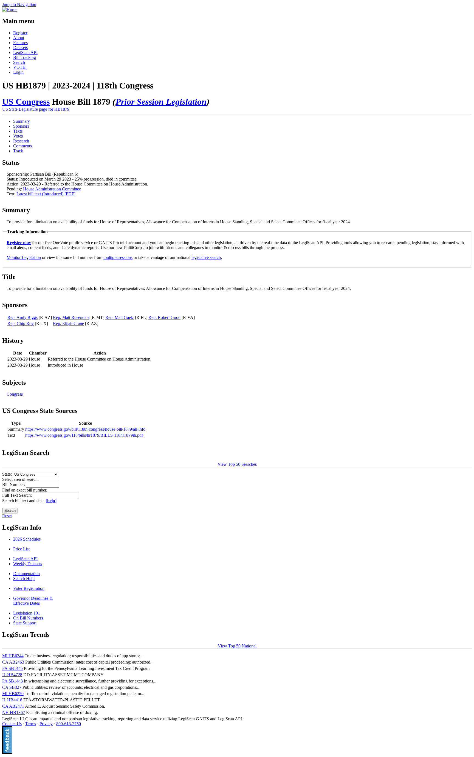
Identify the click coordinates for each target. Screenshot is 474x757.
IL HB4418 (12, 700)
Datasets (20, 47)
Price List (21, 549)
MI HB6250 (13, 693)
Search (19, 62)
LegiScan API (25, 52)
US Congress (26, 102)
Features (20, 42)
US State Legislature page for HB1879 (35, 109)
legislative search (206, 257)
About (18, 37)
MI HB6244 (13, 655)
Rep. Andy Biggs (22, 317)
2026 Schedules (27, 539)
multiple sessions (117, 257)
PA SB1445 (12, 668)
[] (51, 500)
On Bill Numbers (28, 618)
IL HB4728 (12, 674)
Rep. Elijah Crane (68, 323)
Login (18, 72)
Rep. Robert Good (164, 317)
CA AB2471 (13, 706)
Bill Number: (14, 484)
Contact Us (12, 723)
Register (20, 32)
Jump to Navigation (19, 4)
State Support (24, 623)
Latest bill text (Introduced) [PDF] (45, 194)
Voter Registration (28, 588)
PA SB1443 (12, 681)
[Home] (9, 9)
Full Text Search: (17, 495)
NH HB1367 (13, 712)
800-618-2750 (68, 723)
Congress (15, 394)
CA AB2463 (13, 662)
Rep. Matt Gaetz (119, 317)
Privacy (46, 723)
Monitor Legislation (24, 257)
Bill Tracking (24, 57)
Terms (30, 723)
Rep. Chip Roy (20, 323)
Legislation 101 (26, 613)
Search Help (24, 578)
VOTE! (20, 67)
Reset (7, 515)
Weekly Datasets (27, 563)
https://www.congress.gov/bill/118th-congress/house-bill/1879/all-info (85, 429)
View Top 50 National (237, 646)
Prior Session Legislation (161, 102)
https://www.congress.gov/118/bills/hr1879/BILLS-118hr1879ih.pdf (84, 435)
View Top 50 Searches (237, 464)
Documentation (26, 573)
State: (7, 474)
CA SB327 (11, 687)
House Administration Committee (52, 189)
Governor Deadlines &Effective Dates (33, 600)
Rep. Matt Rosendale (71, 317)
